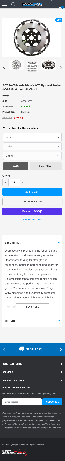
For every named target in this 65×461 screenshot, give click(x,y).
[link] (16, 65)
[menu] (5, 4)
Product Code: (9, 112)
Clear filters (45, 166)
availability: (8, 106)
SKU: (5, 101)
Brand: (5, 96)
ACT (23, 96)
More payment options (32, 219)
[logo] (32, 4)
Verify (16, 166)
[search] (13, 4)
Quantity (6, 175)
